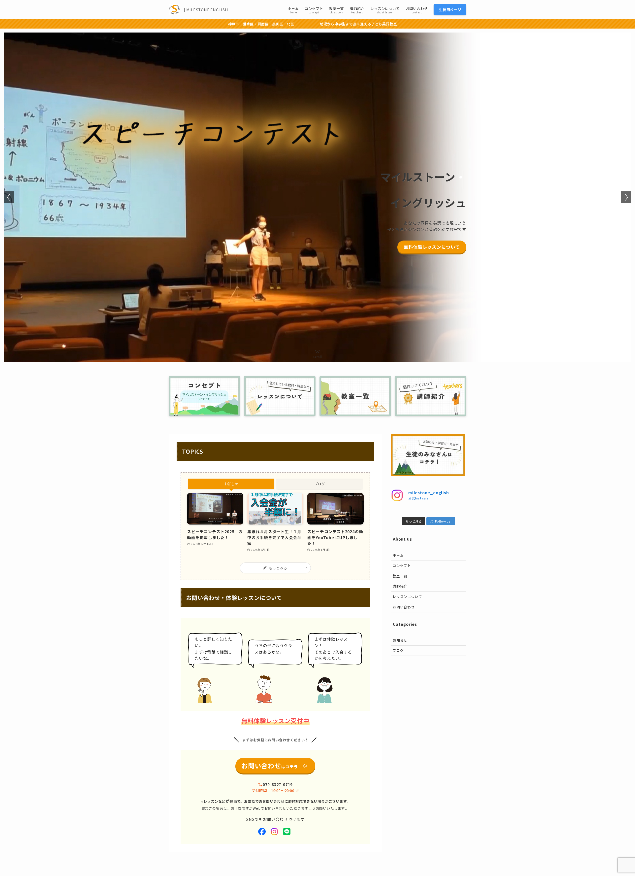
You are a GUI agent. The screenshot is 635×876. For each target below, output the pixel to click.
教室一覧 (400, 575)
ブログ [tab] (319, 483)
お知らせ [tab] (231, 483)
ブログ (398, 650)
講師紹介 (400, 586)
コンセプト (402, 565)
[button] (9, 197)
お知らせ (400, 640)
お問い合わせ (404, 606)
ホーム (398, 555)
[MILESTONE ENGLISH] (174, 9)
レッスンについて (407, 596)
